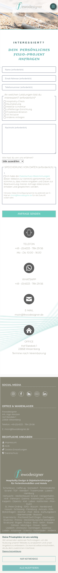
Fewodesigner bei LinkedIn (44, 394)
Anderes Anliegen (15, 117)
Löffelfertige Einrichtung (19, 109)
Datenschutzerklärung (11, 551)
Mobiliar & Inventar (16, 106)
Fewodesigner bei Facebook (21, 394)
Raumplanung (13, 104)
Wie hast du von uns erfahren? (17, 157)
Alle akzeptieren (29, 568)
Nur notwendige (29, 559)
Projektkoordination (16, 112)
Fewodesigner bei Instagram (13, 394)
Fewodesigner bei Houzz (29, 394)
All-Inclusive (12, 114)
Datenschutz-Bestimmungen (34, 176)
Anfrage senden (29, 214)
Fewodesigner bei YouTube (37, 394)
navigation (53, 6)
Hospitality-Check (15, 101)
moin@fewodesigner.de (21, 195)
